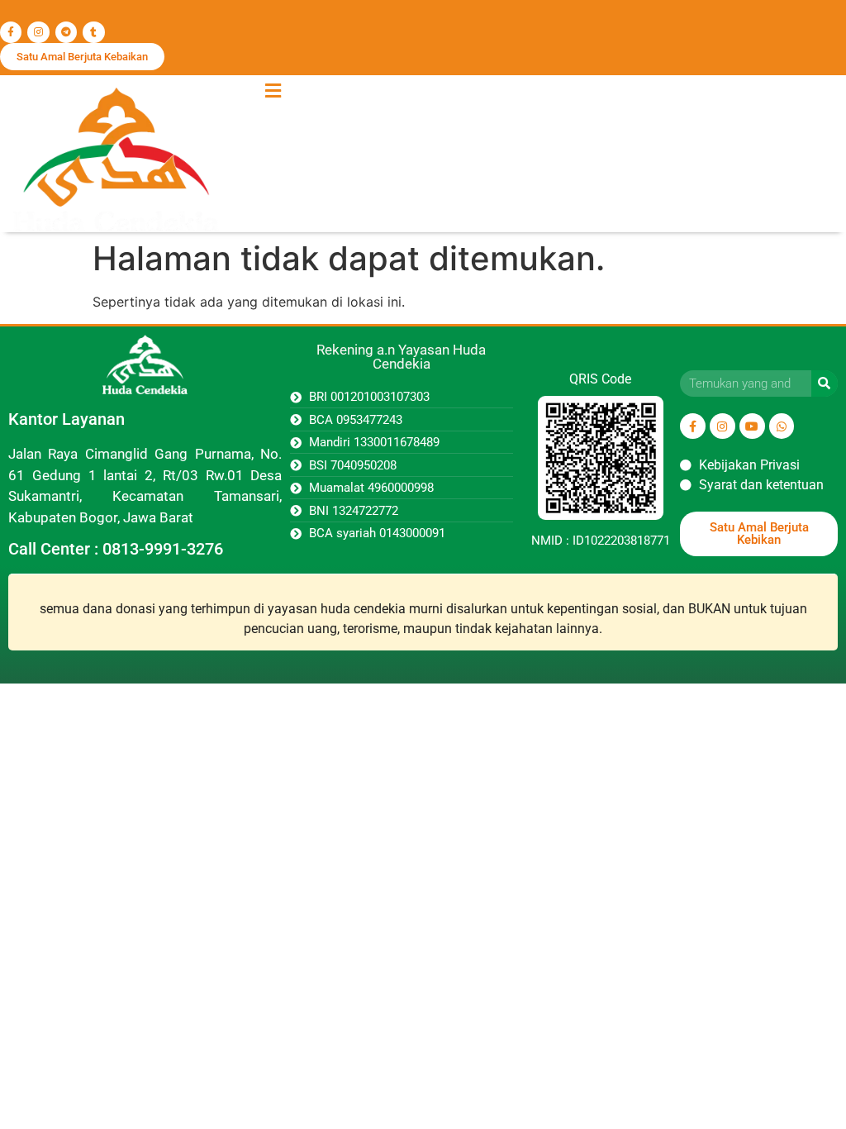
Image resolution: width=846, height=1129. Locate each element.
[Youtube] (752, 426)
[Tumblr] (93, 32)
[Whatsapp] (782, 426)
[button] (273, 90)
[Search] (824, 383)
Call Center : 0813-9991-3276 (115, 549)
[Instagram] (38, 32)
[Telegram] (66, 32)
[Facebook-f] (10, 32)
